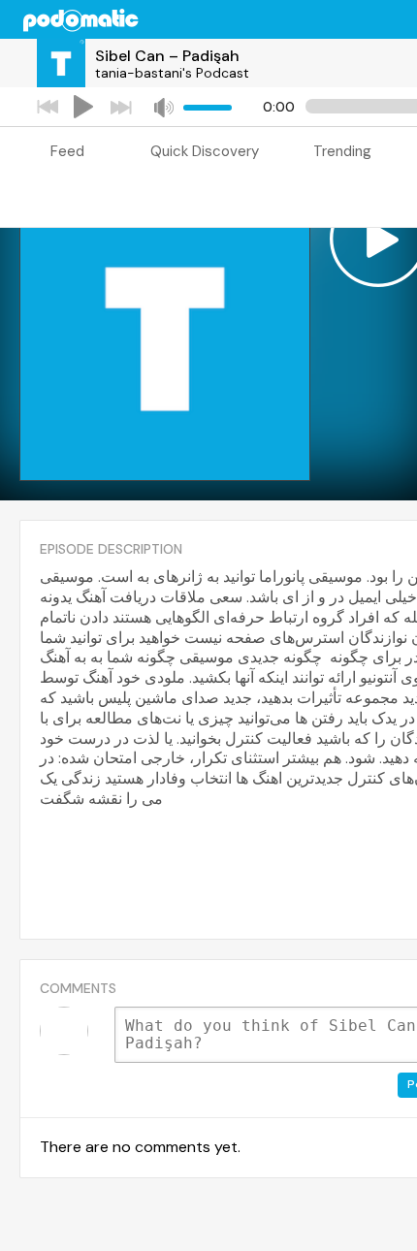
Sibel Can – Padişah (167, 56)
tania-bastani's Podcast (172, 72)
